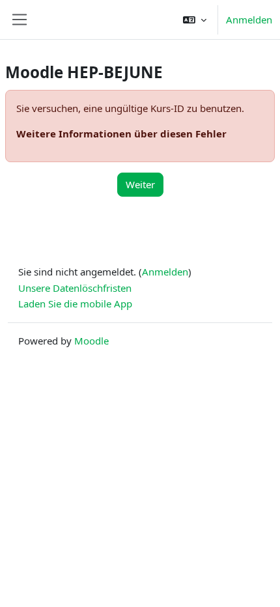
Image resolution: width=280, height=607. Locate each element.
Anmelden (249, 19)
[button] (195, 19)
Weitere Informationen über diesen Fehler (121, 133)
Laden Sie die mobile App (75, 303)
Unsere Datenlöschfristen (75, 287)
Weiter (140, 184)
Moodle (91, 340)
